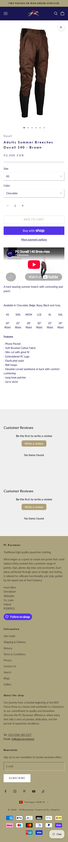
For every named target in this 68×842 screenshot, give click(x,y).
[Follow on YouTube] (34, 791)
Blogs (7, 678)
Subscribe (17, 778)
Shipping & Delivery (15, 642)
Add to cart (34, 219)
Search (7, 672)
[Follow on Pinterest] (24, 791)
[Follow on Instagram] (15, 791)
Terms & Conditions (15, 654)
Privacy (8, 660)
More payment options (34, 239)
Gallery (7, 684)
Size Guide (9, 636)
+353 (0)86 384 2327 (20, 734)
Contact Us (10, 666)
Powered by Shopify (48, 809)
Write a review (34, 443)
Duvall (8, 136)
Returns (8, 648)
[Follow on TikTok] (43, 791)
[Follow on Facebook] (5, 791)
